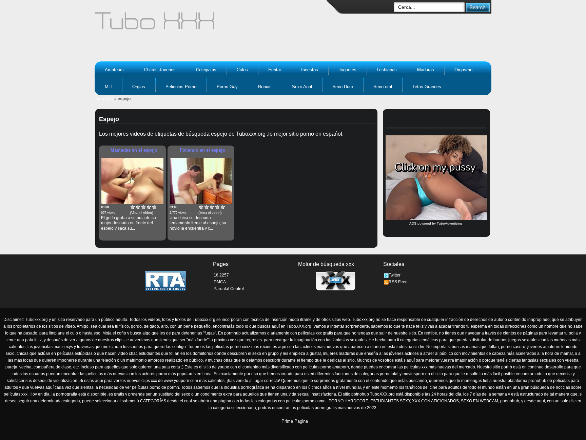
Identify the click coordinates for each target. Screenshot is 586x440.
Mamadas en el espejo (134, 150)
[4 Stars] (149, 207)
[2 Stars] (138, 207)
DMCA (220, 282)
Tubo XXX (104, 98)
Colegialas (206, 69)
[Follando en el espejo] (201, 181)
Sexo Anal (302, 86)
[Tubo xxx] (214, 23)
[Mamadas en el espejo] (132, 181)
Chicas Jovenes (160, 69)
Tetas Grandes (426, 86)
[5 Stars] (154, 207)
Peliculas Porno (180, 86)
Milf (108, 86)
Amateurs (114, 69)
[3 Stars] (143, 207)
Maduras (425, 69)
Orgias (138, 86)
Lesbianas (387, 69)
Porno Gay (227, 86)
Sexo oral (382, 86)
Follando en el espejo (202, 150)
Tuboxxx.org (36, 319)
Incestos (309, 69)
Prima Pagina (294, 421)
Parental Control (229, 288)
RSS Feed (398, 282)
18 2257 (221, 275)
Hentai (274, 69)
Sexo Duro (342, 86)
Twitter (395, 275)
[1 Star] (132, 207)
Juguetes (347, 69)
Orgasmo (463, 69)
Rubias (265, 86)
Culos (242, 69)
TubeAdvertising (449, 223)
